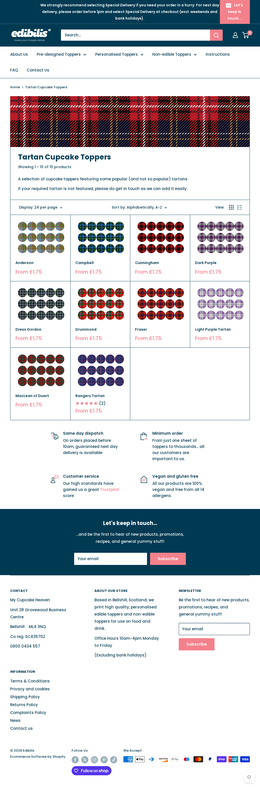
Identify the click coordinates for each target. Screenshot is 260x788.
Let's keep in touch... (235, 12)
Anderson (24, 262)
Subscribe (168, 558)
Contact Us (38, 70)
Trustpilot (109, 489)
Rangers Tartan (90, 395)
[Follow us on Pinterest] (104, 759)
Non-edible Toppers (171, 54)
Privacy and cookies (30, 689)
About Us (19, 54)
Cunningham (147, 262)
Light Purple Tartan (213, 329)
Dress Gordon (28, 329)
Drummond (85, 329)
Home (15, 87)
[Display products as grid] (231, 207)
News (15, 720)
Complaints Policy (28, 712)
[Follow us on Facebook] (75, 759)
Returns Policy (24, 704)
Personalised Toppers (116, 54)
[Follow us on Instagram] (94, 759)
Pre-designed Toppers (59, 54)
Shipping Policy (25, 696)
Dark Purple (206, 262)
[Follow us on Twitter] (84, 759)
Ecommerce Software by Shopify (38, 756)
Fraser (141, 329)
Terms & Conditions (30, 681)
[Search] (216, 35)
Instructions (218, 54)
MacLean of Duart (32, 395)
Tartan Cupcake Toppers (46, 87)
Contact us (21, 728)
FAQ (14, 70)
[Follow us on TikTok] (113, 759)
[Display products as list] (239, 207)
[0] (245, 35)
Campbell (84, 262)
